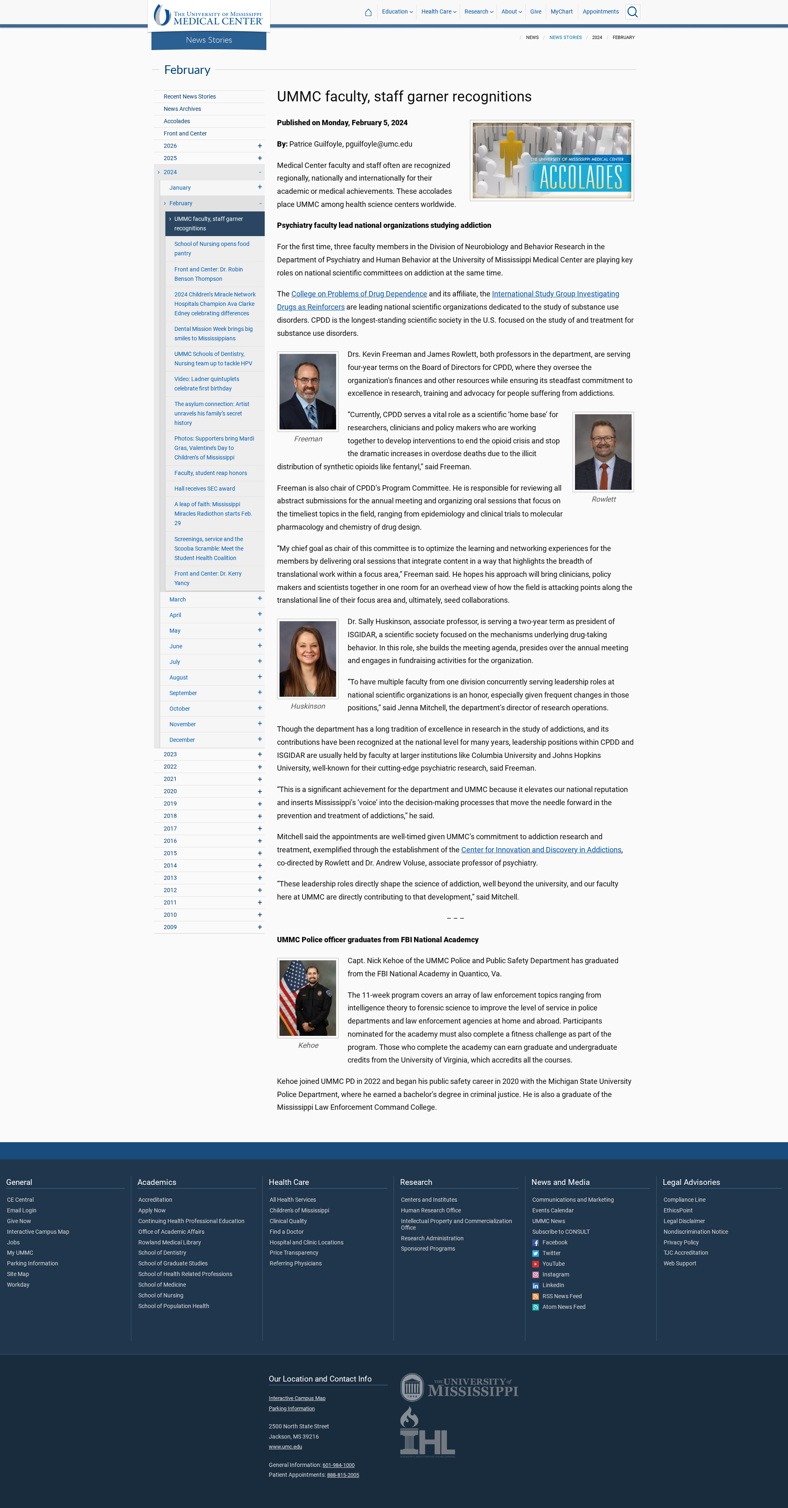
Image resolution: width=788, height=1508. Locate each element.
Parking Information (32, 1263)
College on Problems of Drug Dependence (359, 294)
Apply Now (152, 1210)
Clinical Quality (288, 1221)
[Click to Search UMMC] (632, 12)
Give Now (19, 1221)
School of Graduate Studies (173, 1263)
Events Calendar (553, 1210)
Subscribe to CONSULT (561, 1232)
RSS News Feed (560, 1296)
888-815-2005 (343, 1475)
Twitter (550, 1253)
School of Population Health (173, 1306)
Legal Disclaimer (684, 1221)
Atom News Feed (562, 1307)
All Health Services (293, 1200)
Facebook (553, 1242)
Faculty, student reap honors (210, 473)
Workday (18, 1285)
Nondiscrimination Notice (696, 1232)
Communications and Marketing (573, 1200)
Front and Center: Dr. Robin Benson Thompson (208, 274)
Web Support (680, 1263)
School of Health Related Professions (185, 1274)
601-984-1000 (339, 1465)
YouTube (552, 1264)
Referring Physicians (296, 1263)
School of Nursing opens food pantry (212, 249)
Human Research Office (431, 1210)
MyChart (562, 11)
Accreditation (155, 1200)
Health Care (436, 11)
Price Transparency (294, 1253)
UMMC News (548, 1221)
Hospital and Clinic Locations (307, 1242)
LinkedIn (551, 1285)
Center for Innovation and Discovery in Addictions (541, 850)
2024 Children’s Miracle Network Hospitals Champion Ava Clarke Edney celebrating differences (215, 304)
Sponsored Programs (428, 1249)
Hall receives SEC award (204, 488)
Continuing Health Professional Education (191, 1221)
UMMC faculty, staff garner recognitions (208, 224)
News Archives (182, 109)
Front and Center (185, 133)
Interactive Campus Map (38, 1232)
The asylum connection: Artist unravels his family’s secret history (212, 414)
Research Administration (432, 1238)
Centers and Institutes (429, 1200)
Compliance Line (685, 1200)
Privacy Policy (681, 1242)
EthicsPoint (678, 1210)
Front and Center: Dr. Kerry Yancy (208, 578)
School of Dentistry (162, 1253)
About (509, 11)
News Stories (209, 39)
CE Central (20, 1200)
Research (476, 11)
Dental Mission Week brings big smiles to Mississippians (213, 334)
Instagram (554, 1275)
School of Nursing (160, 1295)
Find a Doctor (287, 1232)
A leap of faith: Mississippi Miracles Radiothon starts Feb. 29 (213, 514)
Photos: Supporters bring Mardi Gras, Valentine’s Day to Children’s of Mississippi (214, 448)
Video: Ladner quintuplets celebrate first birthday (206, 384)
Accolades (177, 121)
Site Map (18, 1274)
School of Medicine (162, 1285)
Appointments (601, 11)
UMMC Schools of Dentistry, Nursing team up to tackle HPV (213, 359)
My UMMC (20, 1253)
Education (395, 11)
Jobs (13, 1242)
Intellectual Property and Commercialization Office (456, 1224)
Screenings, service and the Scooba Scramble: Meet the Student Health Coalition (208, 549)
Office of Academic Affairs (171, 1232)
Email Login (22, 1210)
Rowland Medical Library (169, 1242)
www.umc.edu (285, 1447)
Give (535, 11)
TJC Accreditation (686, 1253)
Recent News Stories (190, 96)
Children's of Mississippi (299, 1210)
